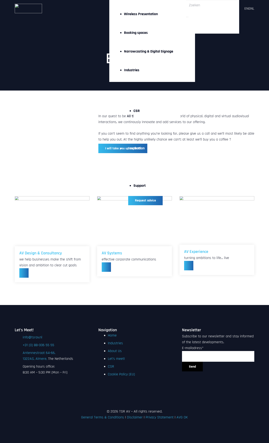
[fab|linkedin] (134, 386)
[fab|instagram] (134, 398)
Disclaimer (135, 417)
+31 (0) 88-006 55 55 (38, 345)
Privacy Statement (160, 417)
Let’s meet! (116, 358)
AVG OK (182, 417)
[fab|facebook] (134, 392)
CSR (111, 366)
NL (252, 8)
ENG (247, 8)
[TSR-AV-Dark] (28, 8)
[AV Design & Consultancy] (52, 218)
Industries (115, 343)
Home (112, 335)
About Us (115, 350)
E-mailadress (192, 348)
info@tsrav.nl (32, 337)
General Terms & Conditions (102, 417)
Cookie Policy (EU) (121, 374)
